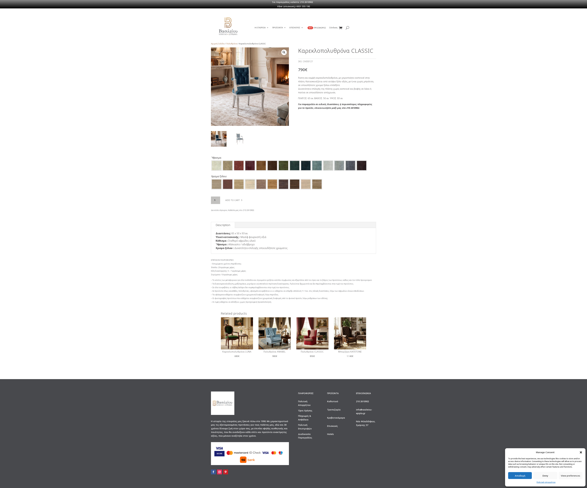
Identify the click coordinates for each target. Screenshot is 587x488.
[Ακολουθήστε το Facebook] (213, 471)
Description (223, 225)
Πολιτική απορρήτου (546, 482)
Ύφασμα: (216, 157)
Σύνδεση (333, 27)
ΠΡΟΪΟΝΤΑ (277, 27)
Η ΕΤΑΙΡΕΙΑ (260, 27)
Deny (545, 475)
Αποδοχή (520, 475)
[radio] (217, 166)
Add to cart (232, 200)
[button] (580, 452)
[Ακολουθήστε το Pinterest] (225, 471)
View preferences (570, 475)
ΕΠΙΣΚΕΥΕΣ (294, 27)
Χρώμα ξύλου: (219, 176)
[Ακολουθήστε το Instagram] (219, 471)
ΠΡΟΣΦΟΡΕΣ (317, 27)
